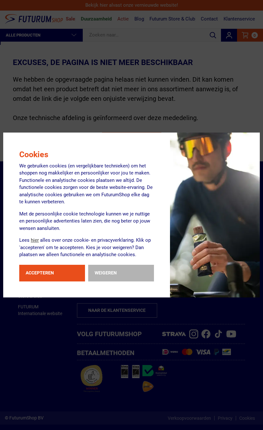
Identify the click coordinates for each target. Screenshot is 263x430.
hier (35, 240)
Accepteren (40, 272)
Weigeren (106, 272)
